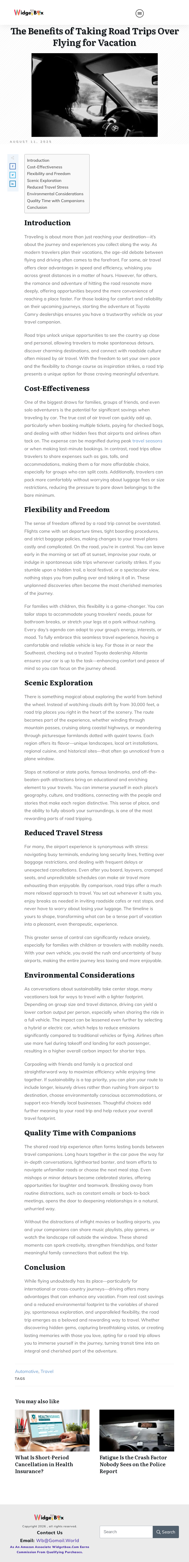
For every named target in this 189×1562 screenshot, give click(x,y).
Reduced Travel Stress (47, 187)
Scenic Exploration (44, 180)
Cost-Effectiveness (44, 166)
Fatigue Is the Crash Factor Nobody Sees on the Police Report (136, 1445)
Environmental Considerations (55, 193)
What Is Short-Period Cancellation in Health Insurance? (52, 1445)
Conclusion (37, 207)
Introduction (38, 160)
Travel (47, 1371)
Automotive (26, 1371)
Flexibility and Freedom (48, 173)
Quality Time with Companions (55, 200)
